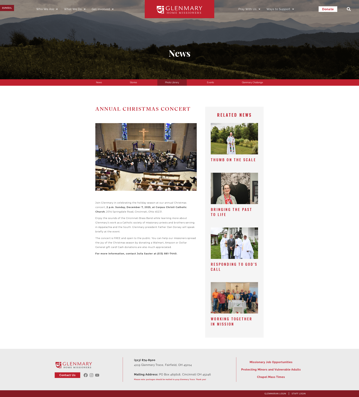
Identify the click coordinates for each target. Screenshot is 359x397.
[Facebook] (86, 375)
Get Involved (101, 9)
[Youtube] (97, 375)
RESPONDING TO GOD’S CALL (234, 266)
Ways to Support (278, 9)
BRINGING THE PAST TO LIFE (231, 212)
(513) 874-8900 (144, 360)
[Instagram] (91, 375)
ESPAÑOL (7, 8)
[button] (348, 9)
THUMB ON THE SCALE (233, 159)
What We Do (73, 9)
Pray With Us (247, 9)
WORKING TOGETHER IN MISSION (231, 321)
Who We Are (45, 9)
